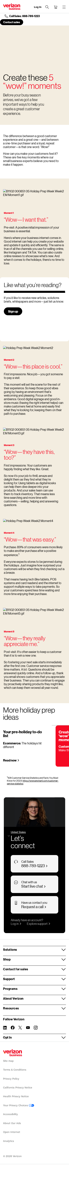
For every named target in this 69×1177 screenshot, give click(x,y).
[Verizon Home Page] (12, 1053)
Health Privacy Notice (16, 1096)
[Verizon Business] (11, 6)
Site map (8, 1060)
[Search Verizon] (47, 7)
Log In (37, 7)
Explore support (37, 923)
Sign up (13, 311)
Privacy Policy (11, 1078)
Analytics (8, 1141)
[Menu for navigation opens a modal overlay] (64, 7)
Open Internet (11, 1132)
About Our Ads (12, 1123)
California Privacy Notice (17, 1087)
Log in (15, 923)
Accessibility (10, 1114)
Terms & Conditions (14, 1069)
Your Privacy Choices (16, 1105)
